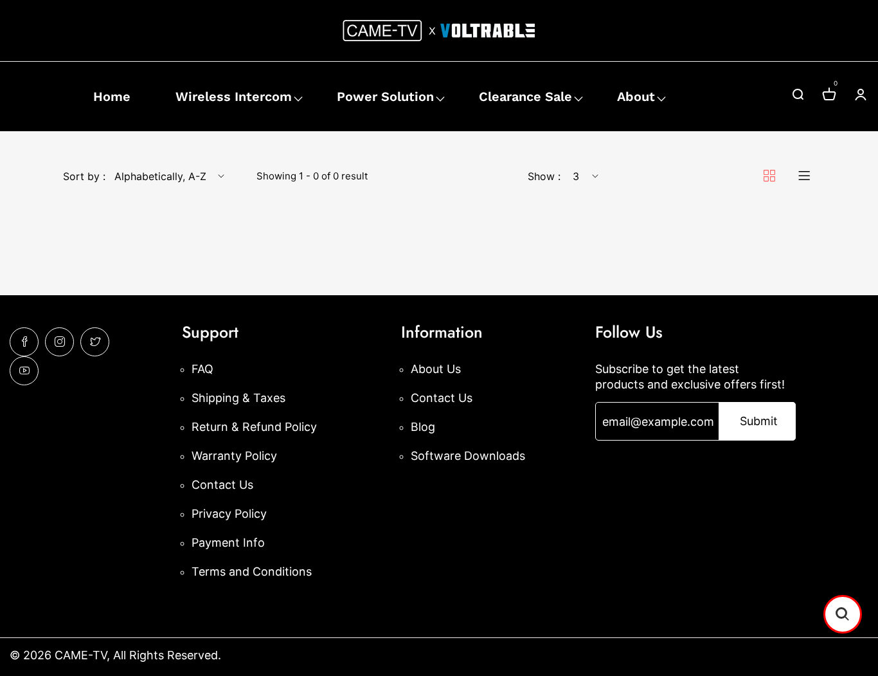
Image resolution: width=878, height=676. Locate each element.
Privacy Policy (229, 513)
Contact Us (222, 484)
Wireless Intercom (233, 96)
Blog (423, 427)
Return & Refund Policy (254, 427)
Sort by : (84, 176)
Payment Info (228, 542)
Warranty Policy (234, 455)
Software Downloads (468, 455)
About (636, 96)
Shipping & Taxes (238, 398)
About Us (436, 369)
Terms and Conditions (252, 571)
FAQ (202, 369)
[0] (829, 96)
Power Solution (385, 96)
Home (111, 96)
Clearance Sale (525, 96)
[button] (842, 614)
